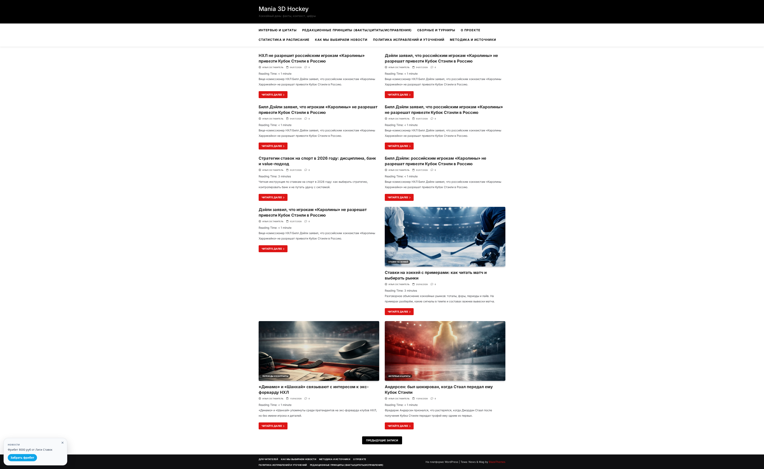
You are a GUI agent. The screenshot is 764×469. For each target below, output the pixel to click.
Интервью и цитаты (278, 30)
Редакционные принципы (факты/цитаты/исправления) (357, 30)
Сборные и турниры (436, 30)
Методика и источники (473, 40)
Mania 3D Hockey (284, 8)
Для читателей (268, 459)
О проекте (470, 30)
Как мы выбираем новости (341, 40)
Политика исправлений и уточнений (408, 40)
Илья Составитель (272, 67)
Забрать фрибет (22, 457)
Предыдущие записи (382, 440)
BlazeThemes (497, 461)
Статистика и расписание (284, 40)
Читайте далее (272, 94)
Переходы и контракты (275, 376)
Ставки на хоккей (398, 262)
